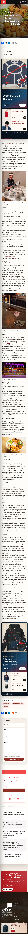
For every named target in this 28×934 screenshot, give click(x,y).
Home (15, 905)
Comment (6, 742)
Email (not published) (8, 736)
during (9, 256)
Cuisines (16, 913)
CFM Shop (16, 919)
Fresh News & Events (8, 807)
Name (5, 729)
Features (16, 911)
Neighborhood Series (19, 922)
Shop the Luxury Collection (7, 138)
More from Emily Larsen (17, 703)
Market (8, 343)
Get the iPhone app (7, 889)
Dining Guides (6, 706)
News (15, 908)
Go (14, 790)
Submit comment (14, 759)
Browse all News (7, 703)
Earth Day (9, 143)
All (24, 806)
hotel (14, 258)
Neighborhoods (17, 916)
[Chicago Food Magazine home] (3, 2)
